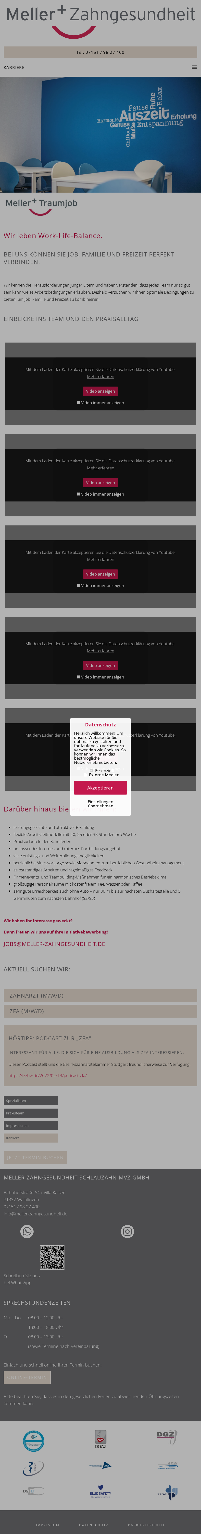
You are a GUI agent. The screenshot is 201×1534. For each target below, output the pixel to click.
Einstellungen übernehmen (100, 803)
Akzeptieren (100, 788)
